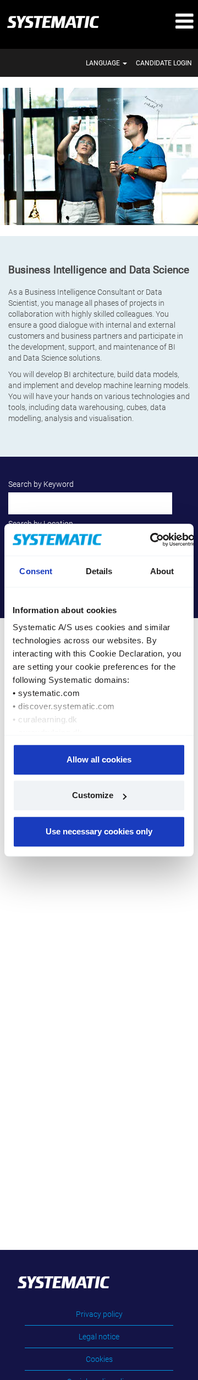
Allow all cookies (99, 759)
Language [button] (104, 63)
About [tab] (162, 571)
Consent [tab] (35, 571)
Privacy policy (99, 1314)
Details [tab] (99, 571)
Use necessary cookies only (99, 831)
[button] (165, 21)
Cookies (99, 1359)
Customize (92, 795)
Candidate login (164, 63)
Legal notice (99, 1336)
